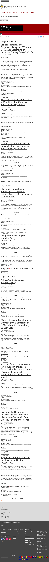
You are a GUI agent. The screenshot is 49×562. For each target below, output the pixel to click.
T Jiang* (5, 96)
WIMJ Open (8, 36)
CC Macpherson (8, 494)
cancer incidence (14, 314)
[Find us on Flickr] (7, 539)
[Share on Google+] (43, 37)
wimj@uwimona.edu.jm (5, 518)
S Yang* (9, 96)
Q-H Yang (10, 408)
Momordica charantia (12, 356)
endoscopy (9, 181)
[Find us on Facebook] (2, 539)
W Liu (13, 140)
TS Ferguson (18, 232)
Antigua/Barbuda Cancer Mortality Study (13, 237)
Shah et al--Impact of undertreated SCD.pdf (19, 486)
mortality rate (19, 273)
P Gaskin (7, 316)
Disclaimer (13, 555)
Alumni (14, 536)
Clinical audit (7, 229)
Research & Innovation (29, 538)
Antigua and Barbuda (5, 314)
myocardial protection (20, 137)
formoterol (21, 406)
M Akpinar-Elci (16, 494)
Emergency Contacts (5, 522)
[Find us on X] (4, 539)
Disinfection (3, 181)
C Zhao (5, 185)
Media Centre (28, 542)
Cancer (2, 273)
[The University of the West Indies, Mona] (13, 6)
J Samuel (17, 316)
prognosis (3, 92)
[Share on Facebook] (38, 37)
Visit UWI (2, 16)
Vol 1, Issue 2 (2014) (8, 462)
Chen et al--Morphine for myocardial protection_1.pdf (14, 132)
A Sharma (7, 454)
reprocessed (28, 181)
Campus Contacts (13, 522)
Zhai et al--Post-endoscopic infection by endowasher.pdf (14, 176)
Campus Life (27, 536)
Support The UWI (28, 540)
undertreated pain (18, 491)
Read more (5, 97)
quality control (21, 181)
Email (6, 16)
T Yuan (2, 360)
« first (3, 497)
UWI (1, 36)
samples (2, 182)
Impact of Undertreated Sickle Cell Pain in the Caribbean (15, 459)
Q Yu (13, 408)
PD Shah (2, 494)
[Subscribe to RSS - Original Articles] (1, 500)
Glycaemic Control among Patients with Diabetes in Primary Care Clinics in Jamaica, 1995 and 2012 (17, 192)
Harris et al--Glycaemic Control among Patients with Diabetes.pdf (16, 224)
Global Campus (15, 12)
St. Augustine (22, 12)
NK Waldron (12, 232)
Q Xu (2, 96)
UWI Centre (32, 12)
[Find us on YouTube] (10, 539)
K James (7, 232)
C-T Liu (5, 408)
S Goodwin (12, 276)
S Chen (2, 140)
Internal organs (9, 92)
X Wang (13, 96)
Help (19, 16)
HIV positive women (10, 450)
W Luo (2, 408)
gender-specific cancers (24, 314)
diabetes (13, 229)
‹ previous (9, 497)
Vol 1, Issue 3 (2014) (8, 54)
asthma (8, 406)
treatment (15, 92)
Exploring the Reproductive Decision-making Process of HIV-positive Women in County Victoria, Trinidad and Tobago (16, 415)
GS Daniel (3, 276)
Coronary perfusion (5, 137)
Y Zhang (9, 185)
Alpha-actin (3, 406)
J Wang (17, 96)
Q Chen (20, 96)
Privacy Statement (4, 557)
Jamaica (2, 229)
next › (16, 498)
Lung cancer (3, 356)
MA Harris (3, 232)
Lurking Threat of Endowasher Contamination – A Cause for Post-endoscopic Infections (15, 146)
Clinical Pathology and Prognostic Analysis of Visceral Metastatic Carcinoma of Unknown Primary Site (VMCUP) (17, 48)
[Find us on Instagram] (2, 542)
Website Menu (6, 34)
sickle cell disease (10, 491)
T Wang (16, 408)
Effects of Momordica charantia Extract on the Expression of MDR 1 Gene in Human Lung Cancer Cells (16, 323)
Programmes (27, 533)
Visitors (14, 538)
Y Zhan (9, 140)
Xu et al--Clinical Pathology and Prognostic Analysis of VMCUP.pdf (16, 86)
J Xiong (6, 140)
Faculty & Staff (16, 533)
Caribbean (3, 450)
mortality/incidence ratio (9, 273)
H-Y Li (5, 360)
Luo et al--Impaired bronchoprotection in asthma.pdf (14, 400)
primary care (24, 229)
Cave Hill (3, 12)
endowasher (14, 181)
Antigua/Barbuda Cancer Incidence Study (13, 281)
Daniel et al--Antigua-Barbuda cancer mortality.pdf (21, 268)
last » (21, 498)
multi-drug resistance (22, 356)
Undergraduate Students (18, 529)
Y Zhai (2, 185)
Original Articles (4, 89)
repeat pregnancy (19, 450)
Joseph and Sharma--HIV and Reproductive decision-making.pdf (16, 444)
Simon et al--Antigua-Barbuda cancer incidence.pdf (13, 308)
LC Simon (7, 276)
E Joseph (2, 454)
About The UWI (28, 529)
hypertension (18, 229)
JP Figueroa (24, 232)
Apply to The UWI (28, 531)
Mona (27, 12)
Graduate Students (17, 531)
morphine (12, 137)
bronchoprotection (14, 406)
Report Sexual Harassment (30, 544)
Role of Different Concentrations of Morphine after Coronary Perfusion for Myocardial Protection (16, 103)
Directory (10, 16)
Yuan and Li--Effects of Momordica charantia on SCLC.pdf (15, 351)
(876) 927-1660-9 (6, 535)
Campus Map (15, 16)
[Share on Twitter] (41, 37)
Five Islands (9, 12)
